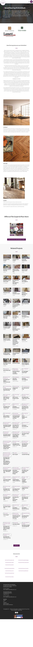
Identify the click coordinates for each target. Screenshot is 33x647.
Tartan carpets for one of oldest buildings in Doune (16, 305)
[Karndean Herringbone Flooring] (16, 313)
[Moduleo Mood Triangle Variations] (16, 369)
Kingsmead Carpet (15, 388)
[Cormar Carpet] (26, 324)
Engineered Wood (24, 341)
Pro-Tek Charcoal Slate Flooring (7, 389)
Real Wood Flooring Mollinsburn (23, 570)
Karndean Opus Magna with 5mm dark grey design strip (6, 447)
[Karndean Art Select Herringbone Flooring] (16, 277)
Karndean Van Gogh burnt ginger (25, 471)
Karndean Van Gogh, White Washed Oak (16, 435)
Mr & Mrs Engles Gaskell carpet (7, 327)
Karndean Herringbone (25, 281)
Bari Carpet (15, 454)
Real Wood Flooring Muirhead (9, 573)
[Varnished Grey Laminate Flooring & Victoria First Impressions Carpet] (16, 336)
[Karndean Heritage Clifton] (26, 313)
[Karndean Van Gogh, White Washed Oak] (16, 433)
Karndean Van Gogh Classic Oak (25, 398)
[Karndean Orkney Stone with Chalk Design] (16, 468)
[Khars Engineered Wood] (26, 414)
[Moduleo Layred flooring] (7, 266)
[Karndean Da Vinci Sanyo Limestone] (26, 442)
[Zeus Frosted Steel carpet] (26, 266)
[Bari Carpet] (16, 452)
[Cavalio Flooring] (26, 452)
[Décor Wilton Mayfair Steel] (7, 414)
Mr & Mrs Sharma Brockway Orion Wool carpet (16, 328)
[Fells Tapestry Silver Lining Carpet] (7, 395)
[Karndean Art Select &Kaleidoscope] (7, 378)
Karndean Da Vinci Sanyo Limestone (25, 445)
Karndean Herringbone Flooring (15, 317)
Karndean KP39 (16, 524)
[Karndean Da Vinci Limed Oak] (7, 535)
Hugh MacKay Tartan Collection (16, 480)
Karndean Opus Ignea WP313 (16, 490)
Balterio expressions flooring (24, 293)
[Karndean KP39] (16, 522)
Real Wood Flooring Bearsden (9, 560)
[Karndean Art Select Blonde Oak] (26, 495)
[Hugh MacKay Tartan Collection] (16, 478)
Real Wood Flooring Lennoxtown (23, 568)
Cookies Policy (20, 610)
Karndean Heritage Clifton (25, 316)
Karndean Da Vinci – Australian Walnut (16, 499)
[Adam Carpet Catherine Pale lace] (16, 266)
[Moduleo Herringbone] (26, 377)
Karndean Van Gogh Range (6, 407)
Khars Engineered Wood (24, 417)
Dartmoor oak (6, 292)
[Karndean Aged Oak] (7, 505)
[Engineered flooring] (26, 336)
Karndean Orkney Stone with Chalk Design (16, 472)
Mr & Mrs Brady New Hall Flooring (6, 317)
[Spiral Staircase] (7, 368)
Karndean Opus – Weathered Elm (7, 435)
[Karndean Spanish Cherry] (26, 506)
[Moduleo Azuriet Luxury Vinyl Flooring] (16, 514)
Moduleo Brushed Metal (16, 407)
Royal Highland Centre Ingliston (25, 364)
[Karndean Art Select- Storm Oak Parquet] (16, 423)
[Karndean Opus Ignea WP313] (16, 487)
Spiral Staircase (6, 370)
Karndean (14, 285)
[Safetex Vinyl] (26, 350)
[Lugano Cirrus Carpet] (7, 301)
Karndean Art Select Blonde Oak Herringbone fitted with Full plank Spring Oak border (6, 461)
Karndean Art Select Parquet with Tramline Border (6, 528)
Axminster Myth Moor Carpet (7, 480)
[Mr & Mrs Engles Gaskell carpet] (7, 324)
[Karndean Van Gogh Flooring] (7, 487)
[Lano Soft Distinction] (26, 257)
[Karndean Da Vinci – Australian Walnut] (16, 495)
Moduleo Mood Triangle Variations (16, 372)
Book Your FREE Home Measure (8, 604)
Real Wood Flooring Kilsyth (9, 564)
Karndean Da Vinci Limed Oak (7, 537)
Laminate (23, 296)
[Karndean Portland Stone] (16, 506)
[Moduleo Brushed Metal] (16, 405)
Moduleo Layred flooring (7, 270)
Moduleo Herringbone (25, 379)
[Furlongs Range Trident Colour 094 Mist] (16, 414)
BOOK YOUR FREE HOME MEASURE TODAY (16, 239)
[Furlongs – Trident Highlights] (26, 478)
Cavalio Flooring (25, 454)
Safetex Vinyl (25, 353)
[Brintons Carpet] (16, 360)
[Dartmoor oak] (7, 290)
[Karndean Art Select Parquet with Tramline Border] (7, 523)
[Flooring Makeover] (16, 377)
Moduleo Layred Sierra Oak (7, 281)
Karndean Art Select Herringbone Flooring (16, 282)
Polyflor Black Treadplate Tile (6, 354)
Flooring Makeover (15, 379)
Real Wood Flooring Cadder (9, 562)
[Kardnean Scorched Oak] (26, 423)
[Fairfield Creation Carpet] (16, 290)
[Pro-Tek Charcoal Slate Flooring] (7, 387)
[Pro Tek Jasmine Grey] (26, 386)
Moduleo (24, 381)
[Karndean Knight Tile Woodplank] (26, 523)
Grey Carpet (6, 514)
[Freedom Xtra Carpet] (7, 257)
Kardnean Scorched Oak (25, 426)
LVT (22, 305)
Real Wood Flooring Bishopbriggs (23, 560)
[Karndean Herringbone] (26, 277)
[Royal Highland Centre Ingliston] (26, 360)
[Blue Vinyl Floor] (26, 301)
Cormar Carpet (25, 326)
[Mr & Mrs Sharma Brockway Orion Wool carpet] (16, 324)
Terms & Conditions (14, 610)
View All (16, 545)
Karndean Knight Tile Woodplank (26, 526)
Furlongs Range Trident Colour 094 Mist (16, 417)
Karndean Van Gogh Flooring (6, 490)
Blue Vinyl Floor (25, 303)
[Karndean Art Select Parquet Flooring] (26, 405)
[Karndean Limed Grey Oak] (7, 360)
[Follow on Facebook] (15, 612)
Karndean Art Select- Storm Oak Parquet (16, 426)
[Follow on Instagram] (17, 612)
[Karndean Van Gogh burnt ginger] (26, 468)
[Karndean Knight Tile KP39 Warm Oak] (7, 423)
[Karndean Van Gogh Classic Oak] (26, 395)
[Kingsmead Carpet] (16, 386)
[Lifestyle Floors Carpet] (16, 350)
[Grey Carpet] (7, 513)
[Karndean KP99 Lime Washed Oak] (7, 495)
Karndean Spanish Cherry (25, 508)
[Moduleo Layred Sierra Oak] (7, 277)
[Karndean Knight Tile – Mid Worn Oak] (7, 468)
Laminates (5, 602)
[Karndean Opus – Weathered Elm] (7, 433)
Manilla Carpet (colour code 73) (6, 339)
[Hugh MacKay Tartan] (26, 486)
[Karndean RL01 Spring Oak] (26, 514)
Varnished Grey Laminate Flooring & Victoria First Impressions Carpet (16, 341)
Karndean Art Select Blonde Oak (25, 498)
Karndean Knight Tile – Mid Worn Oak (7, 471)
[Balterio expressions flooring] (26, 290)
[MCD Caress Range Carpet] (16, 395)
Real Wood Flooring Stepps (9, 576)
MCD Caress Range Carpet (16, 398)
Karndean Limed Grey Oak (7, 364)
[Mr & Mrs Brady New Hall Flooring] (7, 313)
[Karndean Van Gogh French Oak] (16, 442)
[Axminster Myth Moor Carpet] (7, 478)
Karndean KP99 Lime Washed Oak (6, 498)
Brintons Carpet (16, 363)
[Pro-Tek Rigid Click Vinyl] (26, 369)
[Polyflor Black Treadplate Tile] (7, 350)
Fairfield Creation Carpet (16, 293)
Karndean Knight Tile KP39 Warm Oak (7, 426)
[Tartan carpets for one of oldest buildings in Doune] (16, 301)
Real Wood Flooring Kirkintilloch (9, 568)
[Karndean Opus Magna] (26, 432)
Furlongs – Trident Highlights (24, 480)
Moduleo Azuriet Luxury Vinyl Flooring (16, 517)
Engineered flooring (24, 339)
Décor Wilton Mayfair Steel (6, 416)
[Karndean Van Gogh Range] (7, 405)
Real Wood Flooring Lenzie (10, 570)
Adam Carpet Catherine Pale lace (16, 270)
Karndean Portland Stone (16, 508)
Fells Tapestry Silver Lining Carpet (6, 398)
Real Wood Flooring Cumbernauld (23, 562)
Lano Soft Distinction (24, 260)
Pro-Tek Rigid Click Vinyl (25, 372)
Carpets (14, 273)
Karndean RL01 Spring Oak (25, 516)
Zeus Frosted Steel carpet (25, 270)
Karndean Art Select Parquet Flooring (25, 407)
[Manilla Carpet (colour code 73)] (7, 336)
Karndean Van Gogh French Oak (16, 444)
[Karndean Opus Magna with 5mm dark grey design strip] (7, 442)
